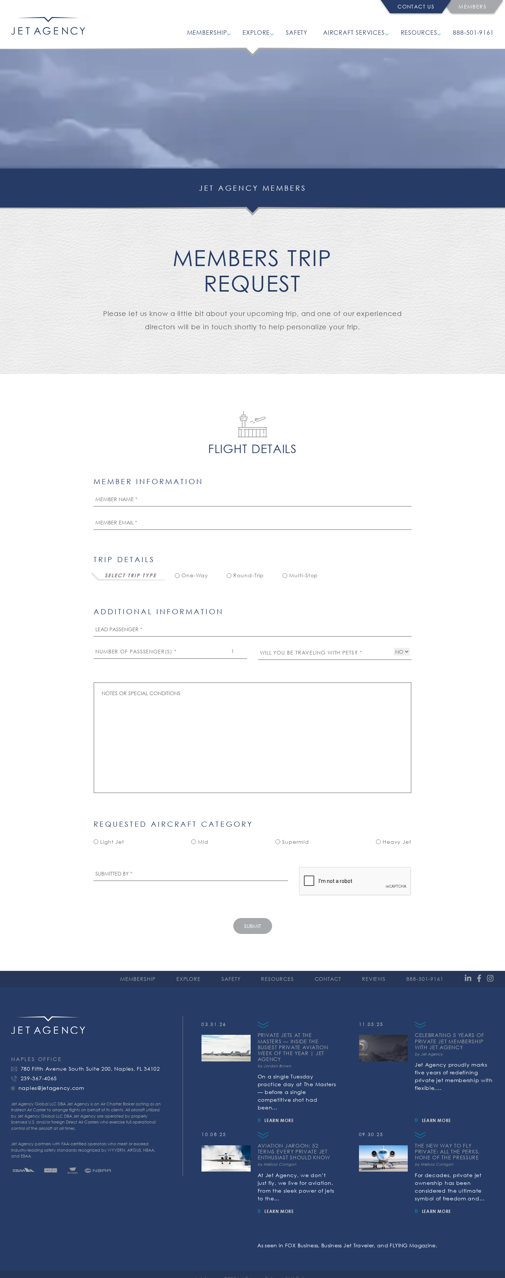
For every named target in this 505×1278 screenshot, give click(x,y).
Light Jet (112, 842)
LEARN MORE (279, 1120)
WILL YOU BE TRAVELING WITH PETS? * (311, 653)
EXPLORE (256, 32)
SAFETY (296, 32)
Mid (203, 842)
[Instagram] (490, 979)
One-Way (195, 575)
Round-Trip (248, 575)
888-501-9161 (473, 32)
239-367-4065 (39, 1078)
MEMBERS (472, 6)
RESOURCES (419, 32)
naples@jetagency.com (51, 1088)
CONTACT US (415, 6)
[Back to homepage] (48, 32)
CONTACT (328, 978)
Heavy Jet (397, 842)
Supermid (295, 842)
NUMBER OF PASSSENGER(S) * (136, 652)
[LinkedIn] (468, 979)
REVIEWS (374, 978)
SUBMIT (252, 925)
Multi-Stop (303, 575)
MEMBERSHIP (207, 32)
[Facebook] (479, 979)
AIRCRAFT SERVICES (354, 32)
